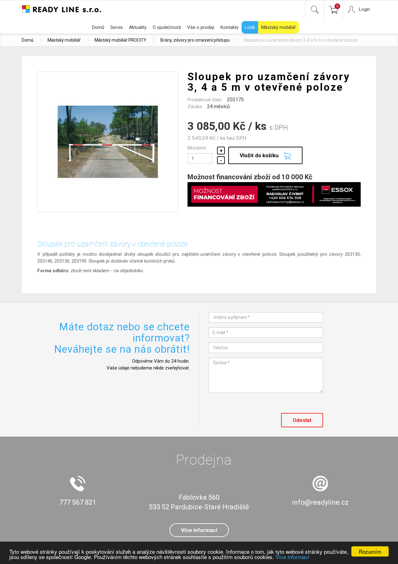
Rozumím (370, 551)
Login (364, 9)
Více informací (292, 557)
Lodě (250, 27)
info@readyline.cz (320, 502)
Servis (116, 27)
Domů (98, 27)
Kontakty (229, 27)
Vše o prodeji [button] (200, 27)
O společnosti (167, 27)
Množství (196, 148)
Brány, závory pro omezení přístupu (195, 40)
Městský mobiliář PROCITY (120, 40)
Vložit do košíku (259, 155)
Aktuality (137, 27)
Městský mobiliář (278, 27)
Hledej (314, 9)
